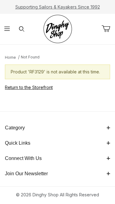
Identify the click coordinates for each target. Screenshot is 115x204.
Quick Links (17, 143)
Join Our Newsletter (26, 173)
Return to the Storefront (29, 87)
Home (10, 57)
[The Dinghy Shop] (57, 28)
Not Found (30, 57)
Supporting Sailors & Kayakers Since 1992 (57, 6)
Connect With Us (23, 158)
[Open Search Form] (21, 29)
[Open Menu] (7, 29)
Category (15, 127)
